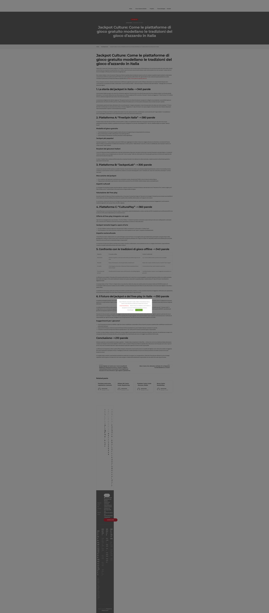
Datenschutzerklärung (124, 305)
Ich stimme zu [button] (139, 310)
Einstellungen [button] (130, 310)
